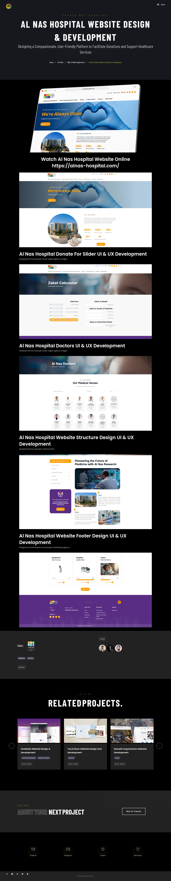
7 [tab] (84, 775)
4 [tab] (73, 775)
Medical (21, 658)
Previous (12, 746)
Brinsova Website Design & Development (35, 750)
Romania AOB (74, 748)
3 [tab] (70, 775)
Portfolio (60, 62)
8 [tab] (87, 775)
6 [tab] (80, 775)
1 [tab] (63, 775)
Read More (27, 764)
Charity (31, 658)
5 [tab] (77, 775)
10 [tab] (94, 775)
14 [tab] (108, 775)
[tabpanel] (39, 746)
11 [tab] (98, 775)
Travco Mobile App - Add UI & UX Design (131, 750)
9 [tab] (91, 775)
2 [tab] (66, 775)
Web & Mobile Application (76, 62)
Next (159, 746)
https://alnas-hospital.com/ (85, 165)
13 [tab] (105, 775)
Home (51, 62)
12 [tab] (101, 775)
